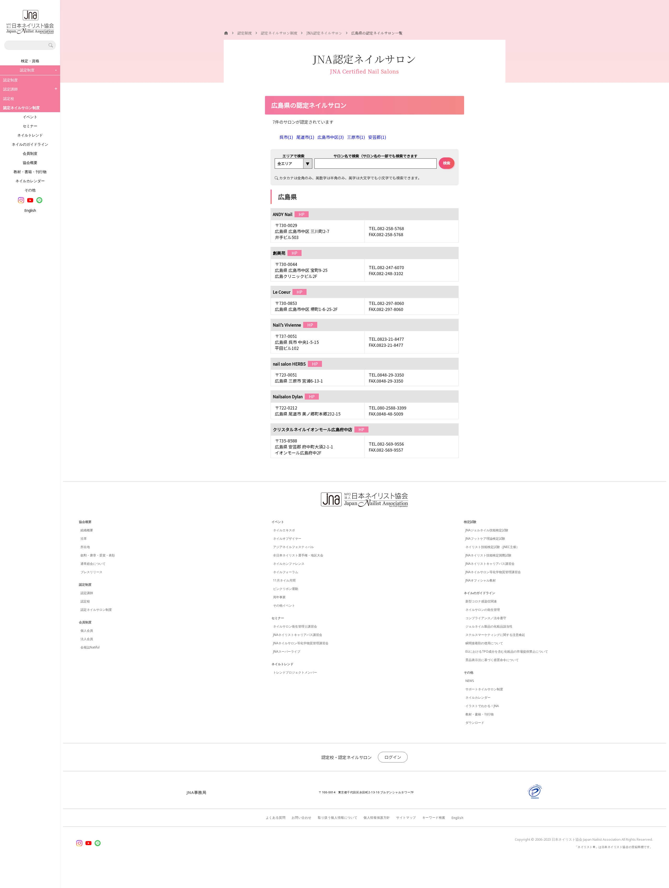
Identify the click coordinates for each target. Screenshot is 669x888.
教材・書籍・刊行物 (30, 171)
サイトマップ (406, 817)
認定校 (8, 98)
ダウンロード (474, 722)
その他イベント (284, 605)
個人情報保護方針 (377, 817)
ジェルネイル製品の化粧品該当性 (488, 626)
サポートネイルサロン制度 (484, 689)
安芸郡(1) (377, 137)
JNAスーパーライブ (286, 651)
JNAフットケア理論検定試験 (485, 538)
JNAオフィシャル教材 (480, 580)
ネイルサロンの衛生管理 (482, 609)
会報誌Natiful (90, 647)
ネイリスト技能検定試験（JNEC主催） (492, 547)
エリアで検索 (293, 155)
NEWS (469, 681)
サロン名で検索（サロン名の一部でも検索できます (375, 155)
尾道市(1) (305, 137)
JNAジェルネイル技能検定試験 (486, 530)
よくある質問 (276, 817)
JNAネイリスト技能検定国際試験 (488, 555)
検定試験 (470, 522)
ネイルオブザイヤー (287, 538)
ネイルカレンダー (30, 180)
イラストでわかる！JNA (482, 706)
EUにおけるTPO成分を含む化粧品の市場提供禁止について (506, 651)
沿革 (83, 538)
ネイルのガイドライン (30, 144)
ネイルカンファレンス (288, 563)
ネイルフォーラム (285, 572)
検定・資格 (30, 60)
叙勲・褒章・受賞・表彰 (97, 555)
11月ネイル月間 (284, 580)
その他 (30, 189)
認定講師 (10, 89)
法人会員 (86, 639)
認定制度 (10, 79)
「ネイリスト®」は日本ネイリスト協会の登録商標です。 (614, 847)
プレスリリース (91, 572)
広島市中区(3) (331, 137)
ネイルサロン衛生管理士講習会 (295, 626)
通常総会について (93, 563)
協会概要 (30, 162)
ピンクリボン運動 (285, 589)
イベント (30, 116)
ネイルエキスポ (284, 530)
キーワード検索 (433, 817)
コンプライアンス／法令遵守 (485, 618)
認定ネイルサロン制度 (96, 609)
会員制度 (30, 153)
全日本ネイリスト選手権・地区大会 (298, 555)
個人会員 (86, 630)
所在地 (85, 547)
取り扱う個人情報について (337, 817)
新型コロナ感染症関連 (481, 601)
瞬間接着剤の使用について (484, 643)
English (30, 210)
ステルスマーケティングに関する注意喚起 (495, 635)
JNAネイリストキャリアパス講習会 (297, 635)
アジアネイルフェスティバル (293, 547)
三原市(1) (356, 137)
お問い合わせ (302, 817)
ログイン (392, 757)
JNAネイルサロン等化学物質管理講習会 (300, 643)
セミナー (30, 125)
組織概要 (86, 530)
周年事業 (279, 597)
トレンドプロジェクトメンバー (295, 672)
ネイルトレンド (30, 135)
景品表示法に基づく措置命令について (492, 660)
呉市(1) (286, 137)
